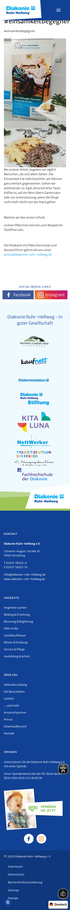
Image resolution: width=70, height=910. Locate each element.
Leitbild (9, 698)
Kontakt (9, 733)
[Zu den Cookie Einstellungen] (8, 902)
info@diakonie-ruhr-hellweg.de (25, 574)
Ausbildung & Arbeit (17, 656)
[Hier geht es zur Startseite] (21, 10)
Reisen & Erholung (15, 642)
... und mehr (11, 705)
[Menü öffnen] (58, 10)
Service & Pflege (14, 649)
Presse (8, 719)
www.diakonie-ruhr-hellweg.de (24, 579)
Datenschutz (16, 874)
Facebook (22, 294)
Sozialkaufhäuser (15, 635)
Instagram (55, 294)
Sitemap (13, 890)
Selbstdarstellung (15, 684)
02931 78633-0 (16, 563)
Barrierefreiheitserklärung (25, 882)
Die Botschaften (14, 691)
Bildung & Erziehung (17, 614)
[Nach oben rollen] (61, 901)
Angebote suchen (15, 607)
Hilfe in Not (11, 628)
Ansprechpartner (15, 712)
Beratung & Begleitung (18, 621)
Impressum (15, 866)
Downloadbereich (15, 726)
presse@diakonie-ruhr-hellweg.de (28, 254)
